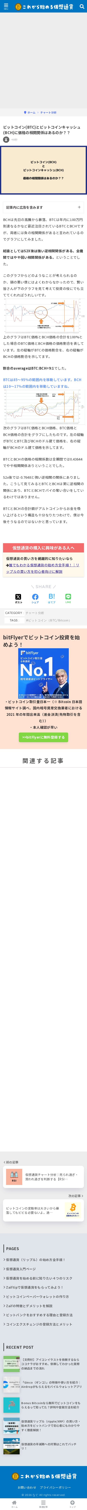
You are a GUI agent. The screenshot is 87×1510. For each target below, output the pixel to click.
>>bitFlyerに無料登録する (43, 737)
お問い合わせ (27, 1487)
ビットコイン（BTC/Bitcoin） (50, 620)
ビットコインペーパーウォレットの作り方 (37, 1296)
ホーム (14, 1506)
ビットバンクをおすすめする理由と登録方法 (39, 1315)
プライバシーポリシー (55, 1487)
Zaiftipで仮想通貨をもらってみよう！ (35, 1287)
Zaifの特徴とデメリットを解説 (29, 1306)
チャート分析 (34, 613)
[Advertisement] (43, 63)
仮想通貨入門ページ (21, 1269)
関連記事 (43, 1506)
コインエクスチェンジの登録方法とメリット (39, 1324)
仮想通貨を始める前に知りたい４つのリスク (39, 1278)
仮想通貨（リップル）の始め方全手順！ (36, 1259)
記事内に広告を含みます (24, 207)
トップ (72, 1506)
